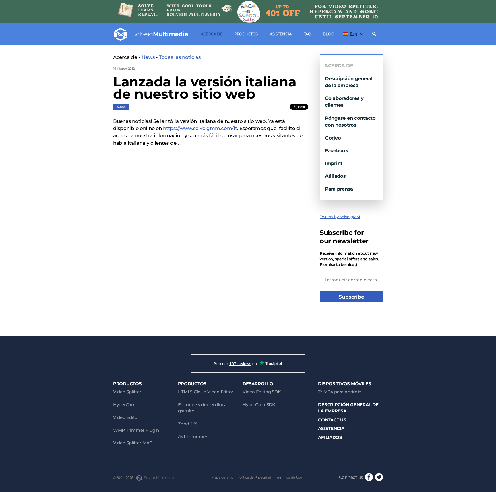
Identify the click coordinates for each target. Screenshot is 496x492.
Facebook (336, 150)
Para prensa (339, 189)
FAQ (307, 34)
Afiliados (335, 176)
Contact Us (332, 420)
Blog (328, 34)
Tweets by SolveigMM (340, 216)
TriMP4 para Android (339, 391)
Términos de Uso (288, 477)
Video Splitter (127, 391)
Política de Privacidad (254, 477)
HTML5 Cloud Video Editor (205, 391)
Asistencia (280, 34)
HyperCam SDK (259, 404)
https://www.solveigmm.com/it (200, 128)
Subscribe (351, 297)
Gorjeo (333, 138)
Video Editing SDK (262, 391)
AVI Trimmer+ (192, 436)
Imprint (333, 163)
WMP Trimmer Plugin (136, 430)
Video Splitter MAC (132, 442)
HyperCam (124, 404)
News (148, 57)
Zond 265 (188, 424)
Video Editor (126, 417)
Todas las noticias (180, 57)
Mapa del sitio (222, 477)
